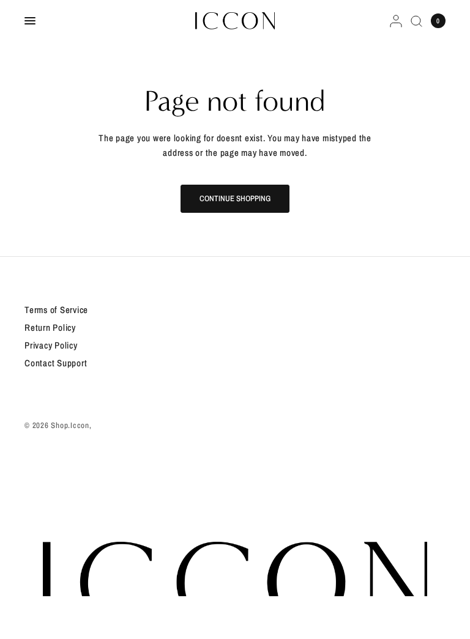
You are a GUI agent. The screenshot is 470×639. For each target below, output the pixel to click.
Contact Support (55, 362)
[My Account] (396, 21)
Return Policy (50, 327)
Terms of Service (56, 309)
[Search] (416, 21)
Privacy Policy (51, 345)
